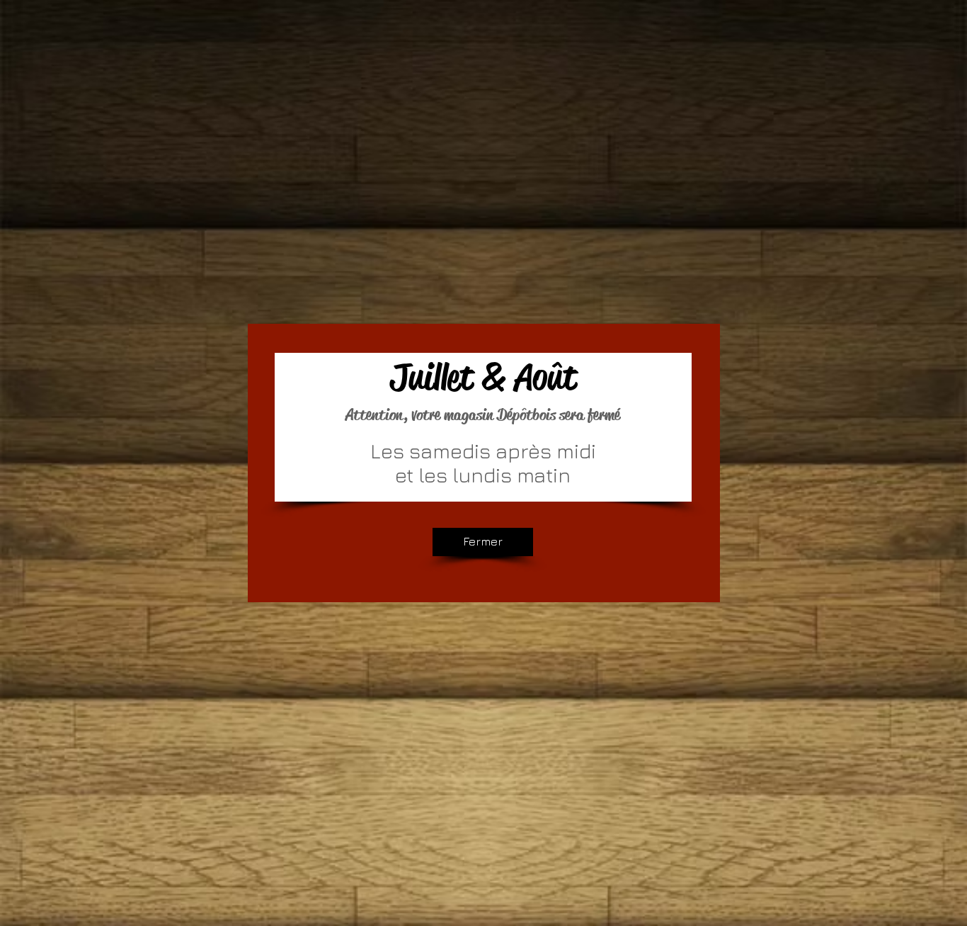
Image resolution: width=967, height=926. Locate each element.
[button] (483, 542)
